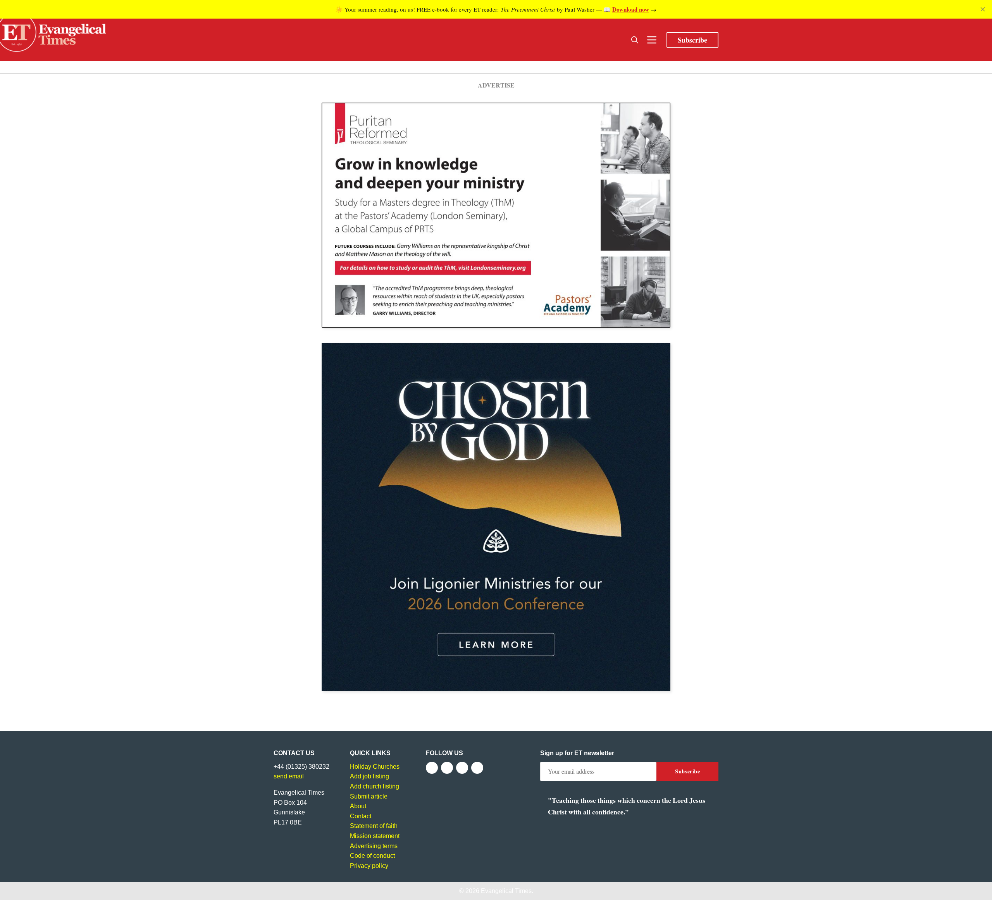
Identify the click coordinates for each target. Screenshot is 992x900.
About (358, 806)
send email (289, 776)
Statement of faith (374, 826)
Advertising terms (374, 846)
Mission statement (375, 836)
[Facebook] (432, 768)
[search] (635, 40)
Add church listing (374, 786)
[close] (982, 9)
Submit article (369, 796)
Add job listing (369, 776)
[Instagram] (462, 768)
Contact (360, 816)
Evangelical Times (506, 891)
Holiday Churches (375, 766)
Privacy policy (369, 865)
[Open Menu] (652, 40)
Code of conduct (372, 855)
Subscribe (692, 40)
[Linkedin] (477, 768)
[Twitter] (447, 768)
